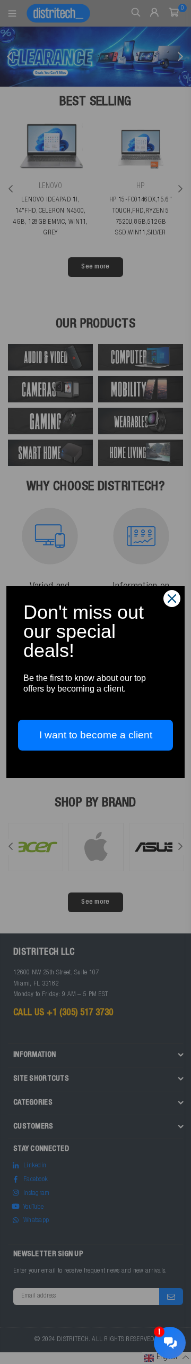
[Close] (172, 598)
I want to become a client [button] (95, 734)
